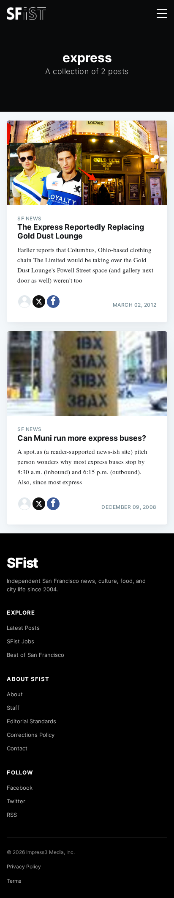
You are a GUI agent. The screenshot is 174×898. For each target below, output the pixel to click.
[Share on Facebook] (53, 301)
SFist (22, 563)
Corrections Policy (30, 734)
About (15, 694)
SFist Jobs (20, 641)
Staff (13, 707)
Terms (14, 881)
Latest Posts (23, 627)
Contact (17, 748)
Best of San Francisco (35, 654)
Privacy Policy (24, 866)
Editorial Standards (31, 721)
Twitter (16, 801)
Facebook (20, 787)
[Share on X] (39, 301)
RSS (12, 814)
